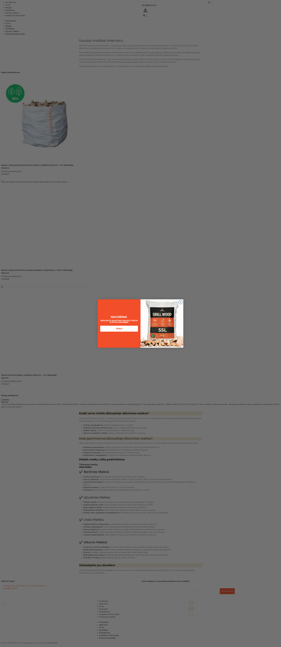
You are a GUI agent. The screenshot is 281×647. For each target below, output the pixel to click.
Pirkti (119, 328)
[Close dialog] (180, 302)
